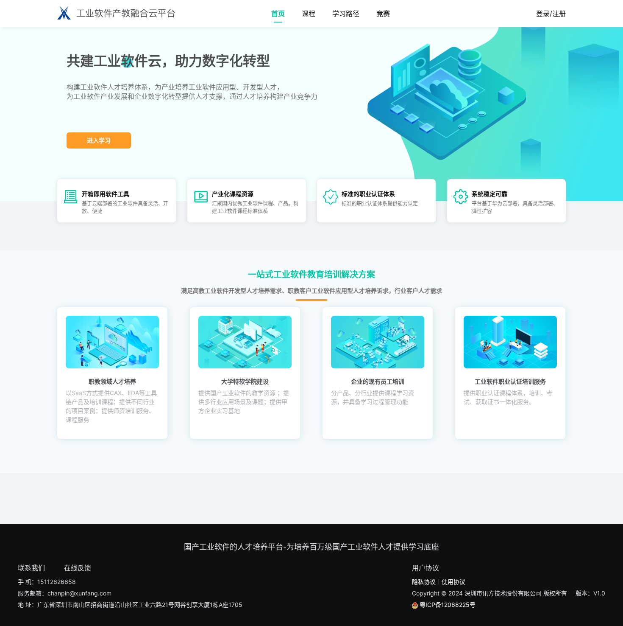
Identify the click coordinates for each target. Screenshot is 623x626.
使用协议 (453, 581)
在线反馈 (77, 568)
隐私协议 (424, 581)
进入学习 (99, 140)
